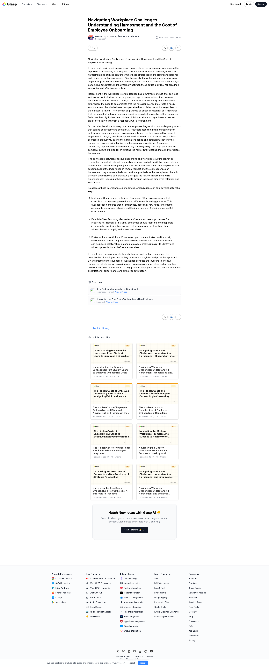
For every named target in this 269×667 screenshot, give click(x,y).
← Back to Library (100, 328)
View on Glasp (121, 292)
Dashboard (235, 4)
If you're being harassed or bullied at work (117, 289)
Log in (249, 4)
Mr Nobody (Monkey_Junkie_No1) (123, 36)
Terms (128, 656)
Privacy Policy (118, 663)
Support (119, 656)
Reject (132, 663)
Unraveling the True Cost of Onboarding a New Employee (125, 299)
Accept (143, 663)
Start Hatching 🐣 (132, 530)
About (55, 4)
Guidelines (148, 656)
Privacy (138, 656)
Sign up (261, 4)
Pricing (65, 4)
